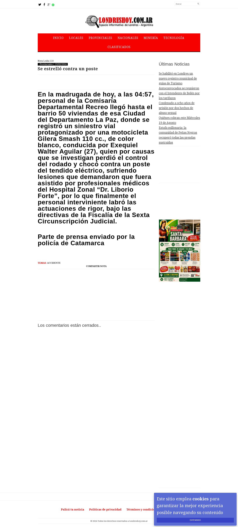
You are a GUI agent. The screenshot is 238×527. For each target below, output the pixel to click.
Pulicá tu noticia (72, 509)
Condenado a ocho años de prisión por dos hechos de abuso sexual (176, 108)
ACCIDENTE (54, 263)
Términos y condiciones (143, 509)
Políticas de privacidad (105, 509)
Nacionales (128, 38)
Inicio (58, 38)
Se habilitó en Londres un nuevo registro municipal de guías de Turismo (178, 78)
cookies (201, 498)
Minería (151, 38)
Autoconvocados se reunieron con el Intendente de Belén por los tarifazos (179, 93)
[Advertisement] (96, 82)
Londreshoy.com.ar (138, 521)
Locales (76, 38)
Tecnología (173, 38)
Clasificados (119, 47)
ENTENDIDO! (195, 520)
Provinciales (100, 38)
